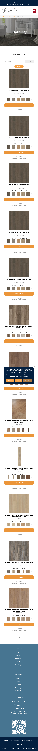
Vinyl (13, 16)
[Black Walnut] (28, 430)
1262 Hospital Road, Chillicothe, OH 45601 (20, 4)
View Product (19, 105)
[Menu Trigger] (34, 11)
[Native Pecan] (28, 99)
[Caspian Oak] (18, 335)
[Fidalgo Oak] (28, 477)
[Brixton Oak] (18, 477)
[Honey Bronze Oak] (23, 524)
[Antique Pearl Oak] (19, 503)
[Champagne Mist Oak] (13, 524)
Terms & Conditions (31, 748)
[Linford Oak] (28, 619)
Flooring (9, 16)
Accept (10, 380)
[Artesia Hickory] (19, 315)
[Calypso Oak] (23, 571)
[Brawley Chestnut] (13, 335)
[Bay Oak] (18, 571)
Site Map (12, 748)
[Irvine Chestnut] (28, 335)
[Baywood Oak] (18, 430)
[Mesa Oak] (23, 99)
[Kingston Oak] (23, 619)
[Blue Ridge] (13, 99)
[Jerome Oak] (28, 571)
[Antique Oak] (19, 409)
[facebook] (18, 744)
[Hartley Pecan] (18, 619)
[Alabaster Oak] (19, 456)
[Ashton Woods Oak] (13, 430)
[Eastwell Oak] (23, 477)
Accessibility (5, 748)
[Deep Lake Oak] (23, 335)
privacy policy (18, 374)
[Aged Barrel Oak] (19, 78)
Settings (27, 380)
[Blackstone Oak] (13, 477)
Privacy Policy (20, 748)
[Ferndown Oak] (13, 619)
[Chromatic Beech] (19, 362)
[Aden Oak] (19, 551)
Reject (19, 380)
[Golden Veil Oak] (18, 524)
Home (3, 16)
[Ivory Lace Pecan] (28, 524)
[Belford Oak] (23, 430)
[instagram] (21, 744)
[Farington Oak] (19, 598)
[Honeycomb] (18, 99)
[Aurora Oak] (13, 571)
